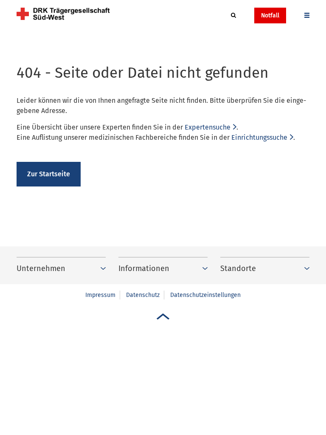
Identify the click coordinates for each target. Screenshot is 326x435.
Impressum (100, 295)
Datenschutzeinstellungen (205, 295)
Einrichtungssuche (259, 137)
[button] (233, 16)
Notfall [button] (270, 15)
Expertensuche (207, 127)
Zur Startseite (48, 174)
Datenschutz (143, 295)
